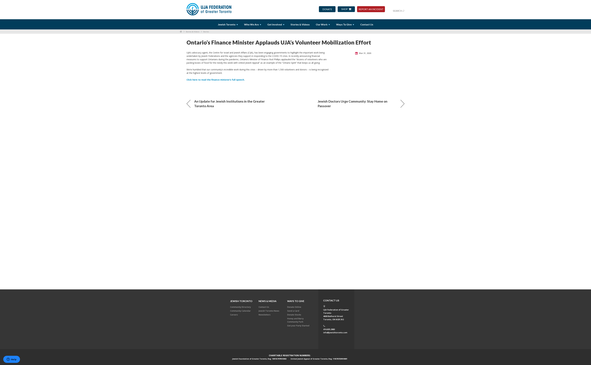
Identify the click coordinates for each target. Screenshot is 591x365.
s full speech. (237, 79)
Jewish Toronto (241, 301)
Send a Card (293, 310)
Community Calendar (240, 310)
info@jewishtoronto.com (335, 332)
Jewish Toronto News (269, 310)
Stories (206, 31)
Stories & (300, 24)
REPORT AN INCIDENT (371, 9)
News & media (267, 301)
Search (397, 10)
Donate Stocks (294, 314)
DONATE (327, 9)
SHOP (344, 9)
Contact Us (366, 24)
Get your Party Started (298, 325)
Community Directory (240, 307)
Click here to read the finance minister (208, 79)
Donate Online (294, 307)
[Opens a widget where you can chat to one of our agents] (11, 359)
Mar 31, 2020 (365, 53)
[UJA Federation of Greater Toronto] (209, 8)
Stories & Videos (192, 31)
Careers (234, 314)
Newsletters (264, 314)
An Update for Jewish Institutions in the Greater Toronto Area (229, 103)
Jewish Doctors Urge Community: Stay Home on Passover (352, 103)
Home (181, 32)
